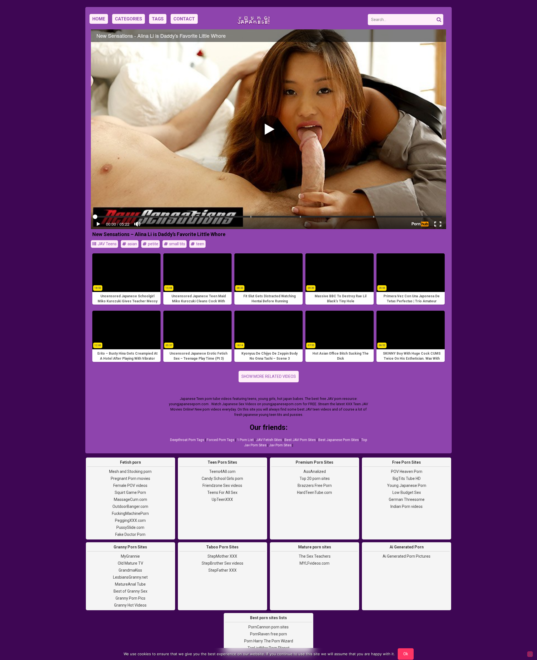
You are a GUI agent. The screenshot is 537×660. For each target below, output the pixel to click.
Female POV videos (130, 485)
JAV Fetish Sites (269, 440)
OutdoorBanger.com (130, 506)
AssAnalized (314, 471)
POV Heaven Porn (406, 471)
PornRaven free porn (268, 634)
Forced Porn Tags (220, 440)
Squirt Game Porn (130, 492)
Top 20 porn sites (315, 478)
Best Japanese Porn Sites (338, 440)
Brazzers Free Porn (315, 485)
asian (132, 244)
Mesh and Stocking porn (130, 471)
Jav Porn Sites (280, 445)
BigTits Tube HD (407, 478)
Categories (128, 19)
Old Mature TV (130, 563)
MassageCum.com (130, 499)
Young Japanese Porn (406, 485)
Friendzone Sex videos (222, 485)
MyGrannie (130, 556)
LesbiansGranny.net (130, 577)
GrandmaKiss (130, 570)
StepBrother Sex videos (222, 563)
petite (152, 244)
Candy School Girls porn (222, 478)
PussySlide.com (130, 527)
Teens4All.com (222, 471)
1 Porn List (245, 440)
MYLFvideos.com (314, 563)
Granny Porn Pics (130, 598)
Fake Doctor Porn (130, 534)
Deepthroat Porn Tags (187, 440)
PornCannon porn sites (268, 627)
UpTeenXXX (222, 499)
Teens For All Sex (222, 492)
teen (199, 244)
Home (98, 19)
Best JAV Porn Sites (300, 440)
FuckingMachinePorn (130, 513)
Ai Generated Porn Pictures (406, 556)
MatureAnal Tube (130, 584)
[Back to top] (520, 634)
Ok (405, 654)
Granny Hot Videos (130, 605)
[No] (530, 654)
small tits (176, 244)
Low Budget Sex (406, 492)
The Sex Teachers (315, 556)
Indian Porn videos (406, 506)
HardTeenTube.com (314, 492)
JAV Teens (107, 244)
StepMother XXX (222, 556)
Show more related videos (268, 376)
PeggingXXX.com (130, 520)
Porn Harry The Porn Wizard (268, 641)
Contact (184, 19)
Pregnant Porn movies (130, 478)
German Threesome (407, 499)
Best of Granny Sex (130, 591)
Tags (158, 19)
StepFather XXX (222, 570)
